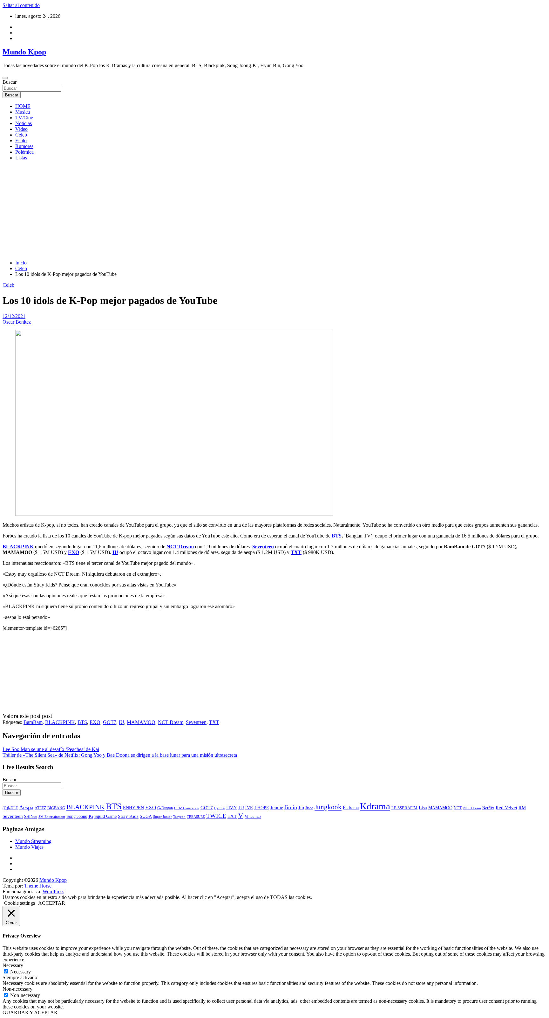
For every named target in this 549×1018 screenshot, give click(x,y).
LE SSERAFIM (404, 808)
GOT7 (109, 722)
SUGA (146, 816)
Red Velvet (506, 807)
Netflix (488, 808)
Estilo (21, 140)
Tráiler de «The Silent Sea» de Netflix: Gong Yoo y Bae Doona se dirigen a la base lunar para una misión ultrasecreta (120, 755)
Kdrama (375, 806)
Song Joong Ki (79, 816)
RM (522, 807)
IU (115, 552)
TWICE (216, 815)
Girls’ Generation (186, 808)
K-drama (351, 807)
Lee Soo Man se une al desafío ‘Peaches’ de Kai (51, 749)
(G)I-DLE (10, 808)
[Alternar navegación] (5, 78)
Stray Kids (128, 816)
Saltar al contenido (21, 5)
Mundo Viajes (29, 847)
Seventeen (263, 546)
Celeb (21, 134)
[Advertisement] (274, 210)
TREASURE (196, 816)
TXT (296, 552)
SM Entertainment (51, 816)
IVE (249, 807)
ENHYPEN (133, 807)
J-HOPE (261, 807)
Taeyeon (179, 816)
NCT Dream (180, 546)
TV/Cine (24, 117)
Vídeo (21, 129)
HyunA (219, 808)
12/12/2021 (14, 316)
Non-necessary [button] (17, 989)
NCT (458, 807)
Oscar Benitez (17, 322)
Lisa (423, 807)
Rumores (24, 146)
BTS (337, 535)
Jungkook (328, 807)
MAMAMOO (141, 722)
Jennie (276, 807)
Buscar (10, 82)
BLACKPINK (18, 546)
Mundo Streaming (33, 841)
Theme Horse (37, 885)
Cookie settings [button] (19, 903)
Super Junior (162, 816)
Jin (301, 807)
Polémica (24, 152)
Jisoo (309, 808)
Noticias (23, 123)
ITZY (231, 807)
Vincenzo (253, 816)
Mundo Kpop (24, 52)
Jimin (290, 807)
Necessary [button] (13, 965)
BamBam (33, 722)
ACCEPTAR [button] (51, 903)
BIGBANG (56, 808)
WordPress (53, 891)
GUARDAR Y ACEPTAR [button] (30, 1012)
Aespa (26, 807)
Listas (21, 157)
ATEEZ (40, 808)
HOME (22, 106)
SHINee (30, 816)
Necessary (20, 971)
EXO (73, 552)
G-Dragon (165, 808)
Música (22, 112)
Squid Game (105, 816)
